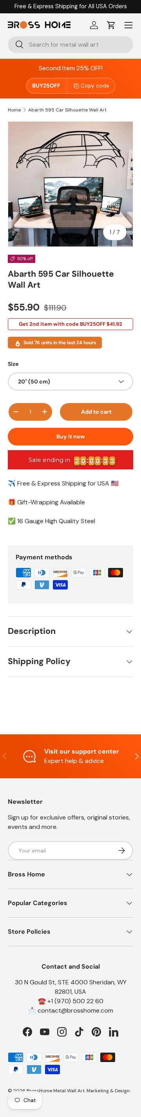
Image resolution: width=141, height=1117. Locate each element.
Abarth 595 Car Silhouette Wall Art (67, 110)
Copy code (95, 85)
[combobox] (70, 44)
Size (13, 363)
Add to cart (96, 411)
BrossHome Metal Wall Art (56, 1091)
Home (14, 110)
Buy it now (70, 436)
